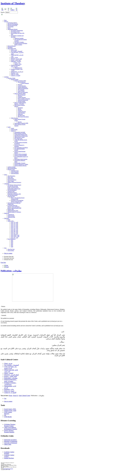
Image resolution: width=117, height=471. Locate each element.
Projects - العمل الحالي (10, 376)
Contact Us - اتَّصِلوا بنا (10, 392)
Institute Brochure (9, 458)
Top (5, 398)
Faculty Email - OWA (10, 409)
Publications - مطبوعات (11, 271)
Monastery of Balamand (10, 441)
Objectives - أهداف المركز (11, 375)
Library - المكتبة (8, 373)
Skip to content (8, 253)
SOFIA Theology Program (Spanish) (9, 431)
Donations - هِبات (9, 389)
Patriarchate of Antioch (10, 439)
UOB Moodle (8, 416)
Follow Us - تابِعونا (9, 391)
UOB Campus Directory (8, 412)
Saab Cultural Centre (24, 395)
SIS (5, 415)
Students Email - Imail (10, 410)
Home (10, 395)
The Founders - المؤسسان (11, 365)
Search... (3, 12)
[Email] (6, 267)
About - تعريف (8, 363)
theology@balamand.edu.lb (8, 468)
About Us (15, 395)
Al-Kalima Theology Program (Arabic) (9, 425)
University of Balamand (10, 443)
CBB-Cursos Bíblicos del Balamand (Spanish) (10, 428)
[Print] (6, 265)
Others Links (7, 444)
